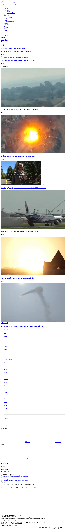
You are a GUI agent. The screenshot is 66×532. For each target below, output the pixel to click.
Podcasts (5, 336)
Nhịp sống (6, 10)
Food (5, 14)
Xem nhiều (6, 408)
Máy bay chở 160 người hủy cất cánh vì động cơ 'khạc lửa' (20, 231)
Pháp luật (6, 16)
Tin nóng (5, 411)
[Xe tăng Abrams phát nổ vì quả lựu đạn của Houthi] (33, 153)
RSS (27, 487)
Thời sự (6, 8)
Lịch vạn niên (6, 421)
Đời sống (5, 385)
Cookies (24, 487)
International (58, 442)
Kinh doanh (6, 356)
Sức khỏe (6, 29)
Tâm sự (5, 398)
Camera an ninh (11, 17)
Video (2, 1)
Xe (4, 26)
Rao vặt (5, 425)
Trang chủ (6, 329)
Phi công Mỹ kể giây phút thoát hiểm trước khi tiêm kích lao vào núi (23, 188)
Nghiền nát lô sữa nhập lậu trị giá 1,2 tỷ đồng (16, 51)
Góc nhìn (5, 362)
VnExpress (27, 442)
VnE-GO (5, 346)
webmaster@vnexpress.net (11, 525)
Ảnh (4, 339)
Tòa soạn (27, 458)
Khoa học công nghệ (9, 21)
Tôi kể (8, 11)
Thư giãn (5, 402)
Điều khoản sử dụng (6, 487)
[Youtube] (13, 512)
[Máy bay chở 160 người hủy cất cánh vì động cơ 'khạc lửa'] (33, 228)
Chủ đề (6, 30)
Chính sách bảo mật (16, 487)
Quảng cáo (56, 458)
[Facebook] (13, 500)
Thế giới (6, 20)
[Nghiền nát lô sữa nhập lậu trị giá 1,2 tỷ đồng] (13, 48)
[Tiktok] (37, 512)
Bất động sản (6, 365)
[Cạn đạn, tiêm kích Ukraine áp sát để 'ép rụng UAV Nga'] (33, 106)
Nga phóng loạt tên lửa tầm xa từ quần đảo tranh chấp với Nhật (22, 326)
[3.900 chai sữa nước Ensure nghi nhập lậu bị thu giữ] (15, 57)
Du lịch (6, 27)
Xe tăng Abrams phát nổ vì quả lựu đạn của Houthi (18, 156)
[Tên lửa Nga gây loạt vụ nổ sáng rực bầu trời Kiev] (33, 275)
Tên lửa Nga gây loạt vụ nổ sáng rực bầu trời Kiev (17, 278)
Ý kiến (5, 395)
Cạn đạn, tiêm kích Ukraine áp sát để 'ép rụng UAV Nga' (19, 109)
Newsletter (6, 418)
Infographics (6, 342)
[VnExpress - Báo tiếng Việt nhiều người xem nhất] (14, 2)
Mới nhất (5, 405)
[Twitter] (37, 500)
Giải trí (5, 18)
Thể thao (6, 23)
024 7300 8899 (10, 523)
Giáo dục (6, 24)
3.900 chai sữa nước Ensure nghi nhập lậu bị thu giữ (18, 60)
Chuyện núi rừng (11, 13)
